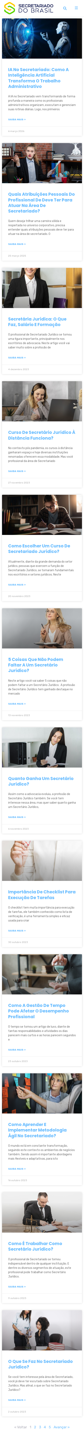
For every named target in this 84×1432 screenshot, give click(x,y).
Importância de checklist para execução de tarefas (42, 894)
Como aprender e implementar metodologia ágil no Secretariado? (37, 1130)
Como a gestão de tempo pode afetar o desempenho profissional (38, 1011)
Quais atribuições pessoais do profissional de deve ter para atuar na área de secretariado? (41, 202)
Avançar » (62, 1427)
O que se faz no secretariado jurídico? (40, 1364)
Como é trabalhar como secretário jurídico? (35, 1246)
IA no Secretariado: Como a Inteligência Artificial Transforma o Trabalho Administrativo (38, 78)
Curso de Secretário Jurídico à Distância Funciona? (41, 435)
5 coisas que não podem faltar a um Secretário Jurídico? (35, 665)
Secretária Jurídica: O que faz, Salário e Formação (37, 322)
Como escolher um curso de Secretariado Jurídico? (39, 548)
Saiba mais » (17, 119)
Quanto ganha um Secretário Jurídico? (41, 781)
